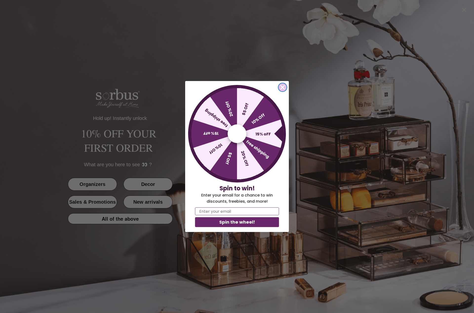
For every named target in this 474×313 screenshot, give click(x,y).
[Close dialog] (282, 87)
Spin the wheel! (237, 222)
